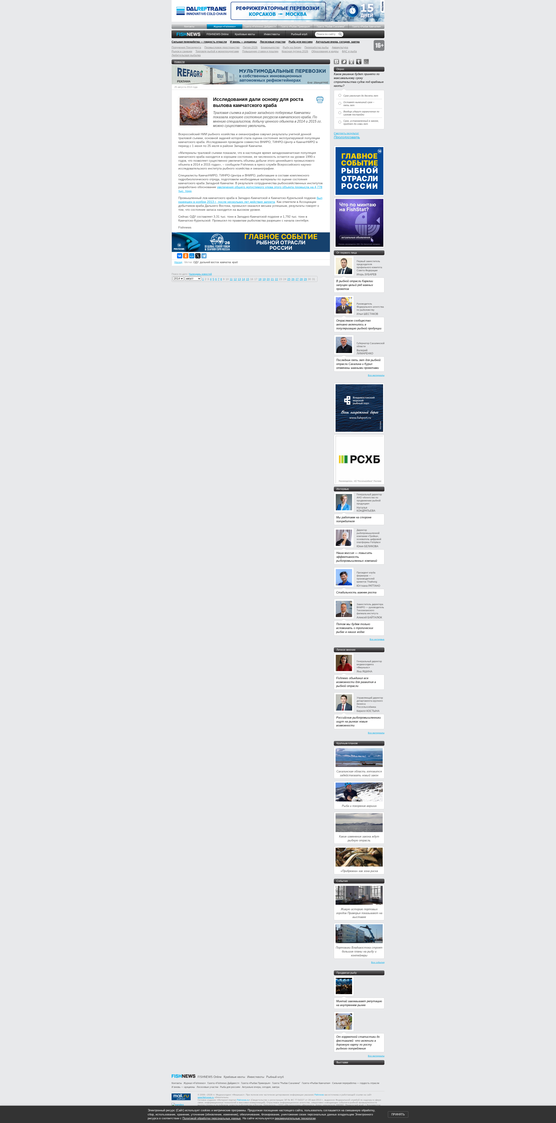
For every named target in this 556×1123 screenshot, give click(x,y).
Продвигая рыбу (346, 972)
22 (276, 279)
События (342, 881)
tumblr (358, 61)
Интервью (342, 489)
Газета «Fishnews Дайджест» (260, 26)
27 (297, 279)
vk (336, 61)
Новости (179, 61)
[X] (197, 255)
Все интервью (377, 639)
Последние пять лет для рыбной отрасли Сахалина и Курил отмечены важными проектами (358, 363)
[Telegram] (204, 255)
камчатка (225, 262)
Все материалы (376, 375)
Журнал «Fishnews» (224, 26)
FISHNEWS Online (218, 34)
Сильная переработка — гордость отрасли (199, 41)
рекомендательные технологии (295, 1118)
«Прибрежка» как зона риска (359, 871)
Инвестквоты (272, 34)
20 (268, 279)
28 (301, 279)
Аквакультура (340, 47)
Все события (377, 962)
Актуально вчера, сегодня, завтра (338, 41)
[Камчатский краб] (193, 112)
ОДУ (196, 262)
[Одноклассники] (185, 255)
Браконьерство (270, 47)
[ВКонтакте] (179, 255)
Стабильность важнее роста (356, 592)
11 (231, 279)
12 (235, 279)
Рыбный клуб (299, 34)
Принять (398, 1114)
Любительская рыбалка (186, 55)
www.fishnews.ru (206, 1097)
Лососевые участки (272, 41)
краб (235, 262)
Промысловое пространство (222, 47)
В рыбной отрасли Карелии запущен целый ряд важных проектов (354, 285)
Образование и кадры (325, 51)
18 (259, 279)
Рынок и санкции (182, 51)
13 (239, 279)
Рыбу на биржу (292, 47)
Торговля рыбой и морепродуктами (217, 51)
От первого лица (346, 252)
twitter (344, 61)
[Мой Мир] (191, 255)
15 (247, 279)
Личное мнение (346, 649)
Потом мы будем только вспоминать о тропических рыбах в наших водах (354, 628)
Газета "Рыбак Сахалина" (331, 26)
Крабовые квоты (245, 34)
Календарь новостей (200, 274)
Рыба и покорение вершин (359, 806)
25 (288, 279)
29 (305, 279)
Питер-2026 (250, 47)
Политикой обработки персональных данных (211, 1118)
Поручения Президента (186, 47)
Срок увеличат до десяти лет (360, 95)
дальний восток (209, 262)
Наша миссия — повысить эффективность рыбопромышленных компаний (356, 556)
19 (264, 279)
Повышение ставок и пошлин (260, 51)
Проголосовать (347, 137)
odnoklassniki (351, 61)
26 (293, 279)
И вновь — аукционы (243, 41)
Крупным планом (346, 743)
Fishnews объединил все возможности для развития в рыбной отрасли (356, 682)
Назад (178, 262)
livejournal (366, 61)
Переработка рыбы (316, 47)
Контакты (189, 26)
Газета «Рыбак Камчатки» (366, 26)
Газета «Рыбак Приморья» (295, 26)
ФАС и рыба (349, 51)
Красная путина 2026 (295, 51)
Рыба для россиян (301, 41)
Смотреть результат (346, 133)
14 (243, 279)
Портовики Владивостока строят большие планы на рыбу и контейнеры (359, 951)
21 (272, 279)
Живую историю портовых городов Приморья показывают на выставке (359, 913)
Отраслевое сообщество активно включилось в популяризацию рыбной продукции (358, 324)
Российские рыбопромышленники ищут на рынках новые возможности (358, 721)
